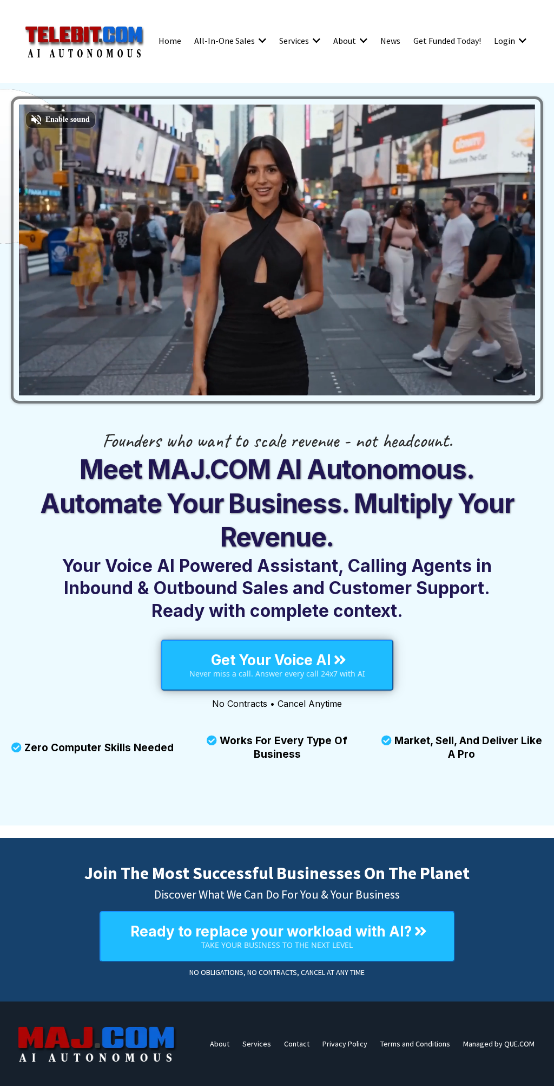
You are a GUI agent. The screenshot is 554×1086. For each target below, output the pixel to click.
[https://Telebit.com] (84, 40)
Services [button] (295, 40)
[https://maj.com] (97, 1043)
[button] (261, 40)
